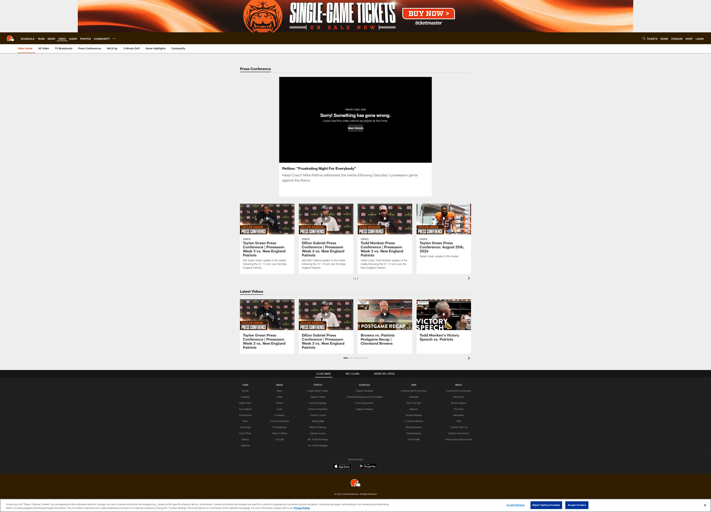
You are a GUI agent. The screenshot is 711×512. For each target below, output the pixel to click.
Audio (280, 409)
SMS (458, 421)
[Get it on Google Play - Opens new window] (367, 467)
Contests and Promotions (414, 390)
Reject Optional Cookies (546, 504)
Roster (245, 390)
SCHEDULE (364, 384)
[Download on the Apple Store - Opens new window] (342, 466)
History (245, 439)
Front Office (245, 433)
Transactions (245, 415)
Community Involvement (458, 390)
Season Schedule (364, 390)
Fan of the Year (413, 403)
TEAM (245, 384)
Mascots (414, 409)
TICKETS (317, 384)
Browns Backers (414, 415)
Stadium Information (458, 433)
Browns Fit (458, 397)
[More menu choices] (114, 38)
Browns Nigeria (458, 403)
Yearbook (245, 445)
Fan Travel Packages (318, 445)
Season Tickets (317, 397)
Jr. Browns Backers (413, 421)
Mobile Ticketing (318, 427)
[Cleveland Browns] (355, 483)
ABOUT (458, 384)
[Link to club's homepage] (10, 38)
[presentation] (469, 279)
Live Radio (279, 415)
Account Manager (317, 403)
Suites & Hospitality (318, 409)
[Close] (705, 505)
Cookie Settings (516, 504)
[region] (355, 505)
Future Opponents (364, 403)
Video (279, 397)
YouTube (279, 439)
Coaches (245, 397)
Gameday (413, 397)
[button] (355, 128)
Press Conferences (279, 421)
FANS (413, 384)
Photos (279, 403)
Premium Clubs (318, 415)
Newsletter (458, 415)
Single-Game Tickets (317, 390)
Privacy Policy (302, 507)
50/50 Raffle (414, 439)
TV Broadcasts (279, 427)
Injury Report (245, 409)
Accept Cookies (577, 504)
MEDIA (279, 384)
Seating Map (318, 421)
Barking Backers (414, 427)
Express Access (318, 433)
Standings (245, 427)
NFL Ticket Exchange (318, 439)
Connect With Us (458, 427)
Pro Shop (458, 409)
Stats (245, 421)
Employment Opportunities (458, 439)
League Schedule (364, 409)
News (279, 390)
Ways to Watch (279, 433)
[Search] (643, 38)
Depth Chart (245, 403)
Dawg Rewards (413, 433)
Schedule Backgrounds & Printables (364, 397)
